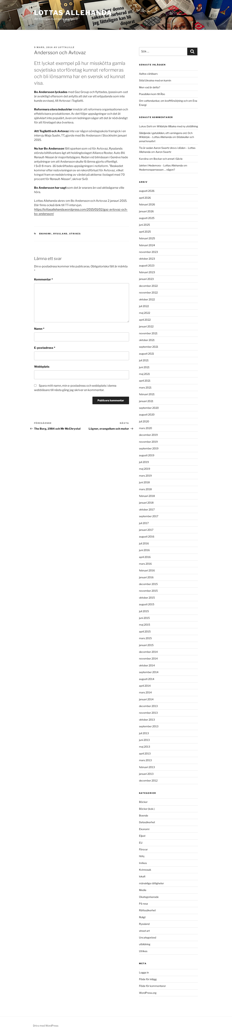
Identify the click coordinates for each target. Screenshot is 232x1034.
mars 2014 (145, 692)
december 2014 (148, 651)
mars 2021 (145, 387)
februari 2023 (147, 272)
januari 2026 (146, 211)
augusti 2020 (147, 414)
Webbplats (41, 366)
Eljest (142, 835)
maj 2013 (144, 746)
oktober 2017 (147, 509)
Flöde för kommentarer (152, 985)
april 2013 (145, 753)
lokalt (142, 876)
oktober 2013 (147, 719)
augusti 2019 (146, 455)
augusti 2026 (146, 190)
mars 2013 (145, 760)
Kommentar (43, 279)
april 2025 (145, 231)
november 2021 (148, 333)
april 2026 (145, 197)
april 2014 (145, 685)
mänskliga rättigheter (151, 883)
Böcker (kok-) (147, 808)
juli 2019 (144, 462)
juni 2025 (144, 224)
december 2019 (148, 434)
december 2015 (148, 584)
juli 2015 (144, 611)
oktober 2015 (147, 597)
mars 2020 (145, 428)
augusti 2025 (146, 218)
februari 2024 (147, 245)
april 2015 (145, 631)
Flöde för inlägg (148, 979)
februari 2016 (147, 570)
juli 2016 (144, 543)
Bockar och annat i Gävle (168, 158)
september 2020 (149, 407)
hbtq (141, 856)
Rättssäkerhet (147, 910)
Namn (39, 328)
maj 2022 (144, 312)
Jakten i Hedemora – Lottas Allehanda (161, 165)
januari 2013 (146, 773)
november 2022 (148, 292)
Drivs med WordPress (45, 1025)
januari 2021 (146, 401)
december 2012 (148, 780)
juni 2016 (144, 550)
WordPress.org (147, 992)
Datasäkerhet (147, 822)
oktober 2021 (147, 340)
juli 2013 (144, 733)
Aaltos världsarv (148, 73)
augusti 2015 (146, 604)
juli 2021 (144, 360)
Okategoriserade (149, 896)
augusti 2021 (146, 353)
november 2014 (148, 658)
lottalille (66, 47)
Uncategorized (147, 937)
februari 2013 (147, 767)
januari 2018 (146, 502)
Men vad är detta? (149, 87)
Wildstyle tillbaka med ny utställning (177, 126)
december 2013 (148, 706)
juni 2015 (144, 617)
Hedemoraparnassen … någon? (157, 169)
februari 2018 (147, 495)
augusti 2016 (146, 536)
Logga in (144, 972)
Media (142, 890)
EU (140, 842)
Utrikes (75, 233)
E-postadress (44, 348)
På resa (143, 903)
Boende (143, 815)
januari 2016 (146, 577)
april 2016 (145, 557)
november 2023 (148, 251)
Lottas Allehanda (73, 13)
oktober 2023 (147, 258)
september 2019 (148, 448)
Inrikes (143, 863)
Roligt (142, 917)
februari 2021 (147, 394)
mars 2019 (145, 475)
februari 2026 (147, 204)
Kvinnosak (145, 869)
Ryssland (60, 233)
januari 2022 (146, 326)
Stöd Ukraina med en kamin (155, 80)
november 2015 (148, 590)
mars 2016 (145, 563)
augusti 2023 (146, 265)
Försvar (143, 849)
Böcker (143, 801)
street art (144, 930)
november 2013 (148, 712)
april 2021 (144, 380)
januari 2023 (146, 278)
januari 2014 (146, 699)
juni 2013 (144, 739)
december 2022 (148, 285)
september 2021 (148, 346)
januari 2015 (146, 645)
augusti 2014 (146, 679)
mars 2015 (145, 638)
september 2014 (148, 672)
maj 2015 (144, 624)
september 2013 (148, 726)
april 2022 (145, 319)
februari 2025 (147, 238)
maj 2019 (144, 468)
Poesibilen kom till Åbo (152, 94)
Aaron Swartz (163, 151)
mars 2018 (145, 489)
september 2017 (148, 516)
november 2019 (148, 441)
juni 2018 (144, 482)
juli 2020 (144, 421)
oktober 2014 (147, 665)
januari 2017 (146, 529)
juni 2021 (144, 367)
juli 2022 (144, 306)
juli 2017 (144, 523)
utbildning (144, 944)
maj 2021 (144, 373)
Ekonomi (45, 233)
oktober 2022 (147, 299)
